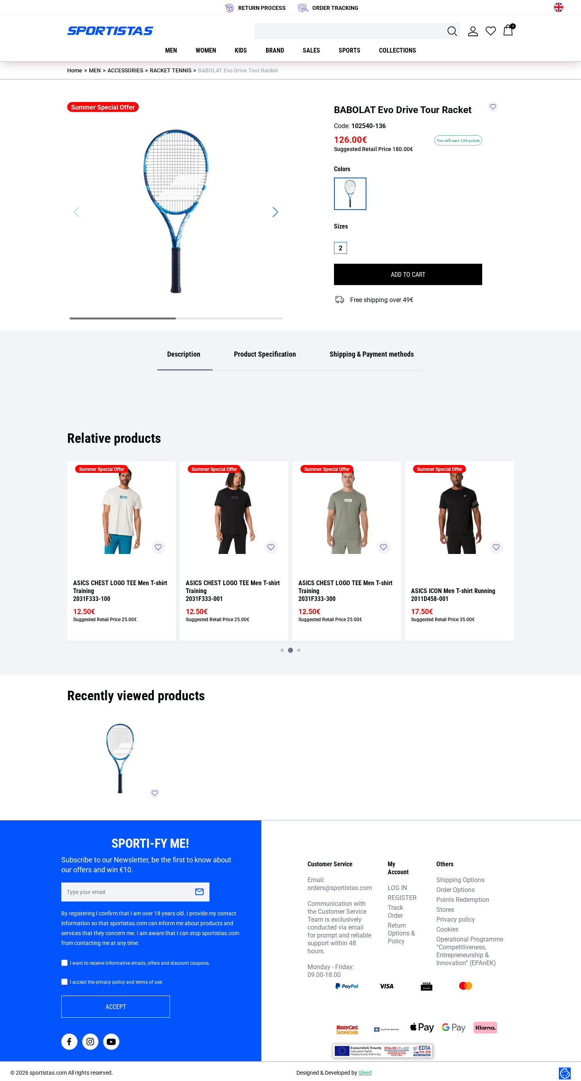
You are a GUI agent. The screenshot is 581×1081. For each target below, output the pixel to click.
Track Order (395, 911)
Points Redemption (462, 899)
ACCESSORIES (125, 70)
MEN (95, 70)
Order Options (455, 889)
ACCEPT (116, 1006)
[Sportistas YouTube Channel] (111, 1042)
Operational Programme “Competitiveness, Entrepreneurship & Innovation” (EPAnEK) (469, 951)
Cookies (447, 929)
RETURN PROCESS (262, 7)
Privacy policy (455, 919)
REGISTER (402, 897)
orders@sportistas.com (339, 888)
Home (74, 70)
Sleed (365, 1072)
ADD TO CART (408, 274)
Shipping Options (460, 879)
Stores (445, 909)
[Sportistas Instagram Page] (90, 1042)
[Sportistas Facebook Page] (69, 1042)
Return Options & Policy (401, 933)
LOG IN (397, 887)
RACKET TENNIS (170, 70)
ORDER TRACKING (335, 7)
